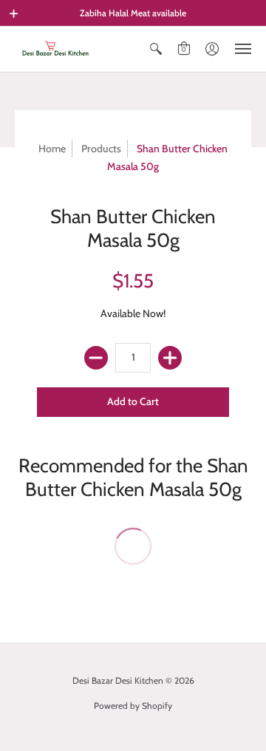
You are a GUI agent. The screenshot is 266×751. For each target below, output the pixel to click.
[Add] (170, 358)
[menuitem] (156, 49)
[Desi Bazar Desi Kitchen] (55, 49)
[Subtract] (96, 358)
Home (52, 148)
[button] (14, 13)
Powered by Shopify (133, 705)
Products (101, 148)
